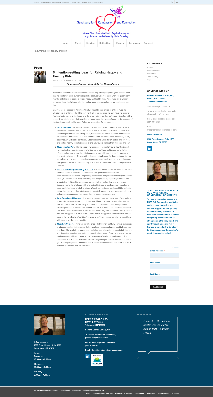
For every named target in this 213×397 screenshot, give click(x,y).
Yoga (149, 79)
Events (150, 67)
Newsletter (69, 80)
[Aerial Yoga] (40, 77)
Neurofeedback (153, 70)
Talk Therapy (152, 76)
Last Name (155, 274)
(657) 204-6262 (45, 2)
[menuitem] (64, 43)
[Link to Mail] (177, 2)
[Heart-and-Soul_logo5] (107, 21)
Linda (79, 80)
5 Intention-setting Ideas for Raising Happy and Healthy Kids (87, 74)
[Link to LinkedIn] (172, 2)
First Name (155, 263)
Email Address (157, 251)
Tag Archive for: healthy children (50, 50)
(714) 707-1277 (75, 2)
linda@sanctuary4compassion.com (162, 129)
